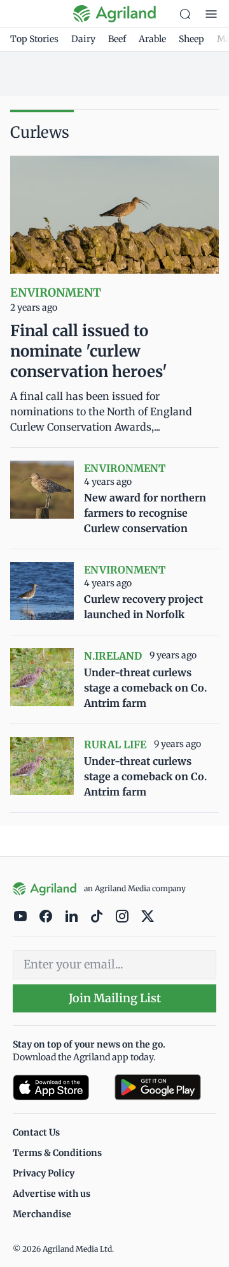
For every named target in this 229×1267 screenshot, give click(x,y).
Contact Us (36, 1132)
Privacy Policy (43, 1173)
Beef (117, 39)
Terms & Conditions (57, 1153)
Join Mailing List (115, 998)
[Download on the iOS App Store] (58, 1087)
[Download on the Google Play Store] (165, 1087)
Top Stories (34, 39)
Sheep (191, 39)
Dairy (83, 39)
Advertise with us (51, 1193)
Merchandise (42, 1214)
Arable (152, 39)
